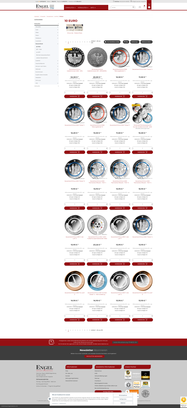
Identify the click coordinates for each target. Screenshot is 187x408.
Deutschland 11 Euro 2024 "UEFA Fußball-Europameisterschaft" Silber (97, 237)
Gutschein (38, 41)
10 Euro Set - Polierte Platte (74, 33)
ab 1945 (38, 46)
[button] (140, 7)
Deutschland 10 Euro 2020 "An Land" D (142, 293)
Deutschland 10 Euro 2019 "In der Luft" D (75, 237)
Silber (37, 32)
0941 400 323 (42, 375)
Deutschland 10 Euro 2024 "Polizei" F (120, 125)
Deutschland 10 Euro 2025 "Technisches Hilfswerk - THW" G (142, 181)
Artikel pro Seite (146, 42)
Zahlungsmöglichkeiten (71, 378)
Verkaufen (37, 86)
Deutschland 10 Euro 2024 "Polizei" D (75, 181)
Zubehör (38, 60)
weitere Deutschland (41, 58)
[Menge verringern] (65, 92)
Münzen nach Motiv (41, 66)
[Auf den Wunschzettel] (82, 49)
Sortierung (134, 42)
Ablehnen (123, 402)
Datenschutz (62, 403)
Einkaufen (37, 23)
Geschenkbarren (40, 63)
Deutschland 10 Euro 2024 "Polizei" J (75, 125)
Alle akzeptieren (123, 395)
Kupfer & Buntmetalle (41, 74)
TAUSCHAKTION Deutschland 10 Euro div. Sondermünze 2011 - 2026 (142, 126)
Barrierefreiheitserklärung (102, 388)
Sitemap (97, 378)
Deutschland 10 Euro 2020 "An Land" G (75, 293)
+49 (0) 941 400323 (124, 1)
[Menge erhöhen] (84, 92)
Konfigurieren (123, 399)
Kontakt (67, 376)
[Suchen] (133, 7)
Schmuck (38, 80)
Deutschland (39, 43)
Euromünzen (39, 72)
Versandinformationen (71, 380)
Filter (126, 42)
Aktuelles (38, 27)
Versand (74, 82)
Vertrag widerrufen (108, 391)
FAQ (66, 371)
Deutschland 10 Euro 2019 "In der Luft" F (120, 237)
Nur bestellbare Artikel (113, 42)
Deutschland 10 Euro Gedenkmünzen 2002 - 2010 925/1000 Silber (74, 70)
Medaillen (38, 77)
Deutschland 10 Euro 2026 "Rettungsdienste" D (97, 126)
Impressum (55, 403)
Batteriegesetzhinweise (101, 383)
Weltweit (38, 69)
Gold (37, 29)
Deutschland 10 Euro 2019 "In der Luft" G (120, 293)
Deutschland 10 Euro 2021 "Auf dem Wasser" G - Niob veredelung (97, 293)
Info (37, 83)
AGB (96, 373)
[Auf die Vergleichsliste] (78, 49)
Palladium (38, 38)
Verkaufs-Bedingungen (101, 376)
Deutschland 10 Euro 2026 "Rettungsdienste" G (120, 70)
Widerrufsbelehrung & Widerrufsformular (106, 385)
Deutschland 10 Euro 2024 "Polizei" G (142, 69)
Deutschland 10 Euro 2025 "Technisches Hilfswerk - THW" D (120, 181)
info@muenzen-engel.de (139, 1)
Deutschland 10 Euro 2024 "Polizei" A (142, 237)
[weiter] (89, 42)
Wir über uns (69, 373)
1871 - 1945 (39, 49)
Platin (37, 35)
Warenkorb (73, 96)
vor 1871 (38, 52)
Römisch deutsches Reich (43, 55)
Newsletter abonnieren (94, 356)
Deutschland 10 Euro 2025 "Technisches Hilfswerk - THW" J (97, 181)
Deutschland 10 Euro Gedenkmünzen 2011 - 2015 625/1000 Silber (97, 70)
